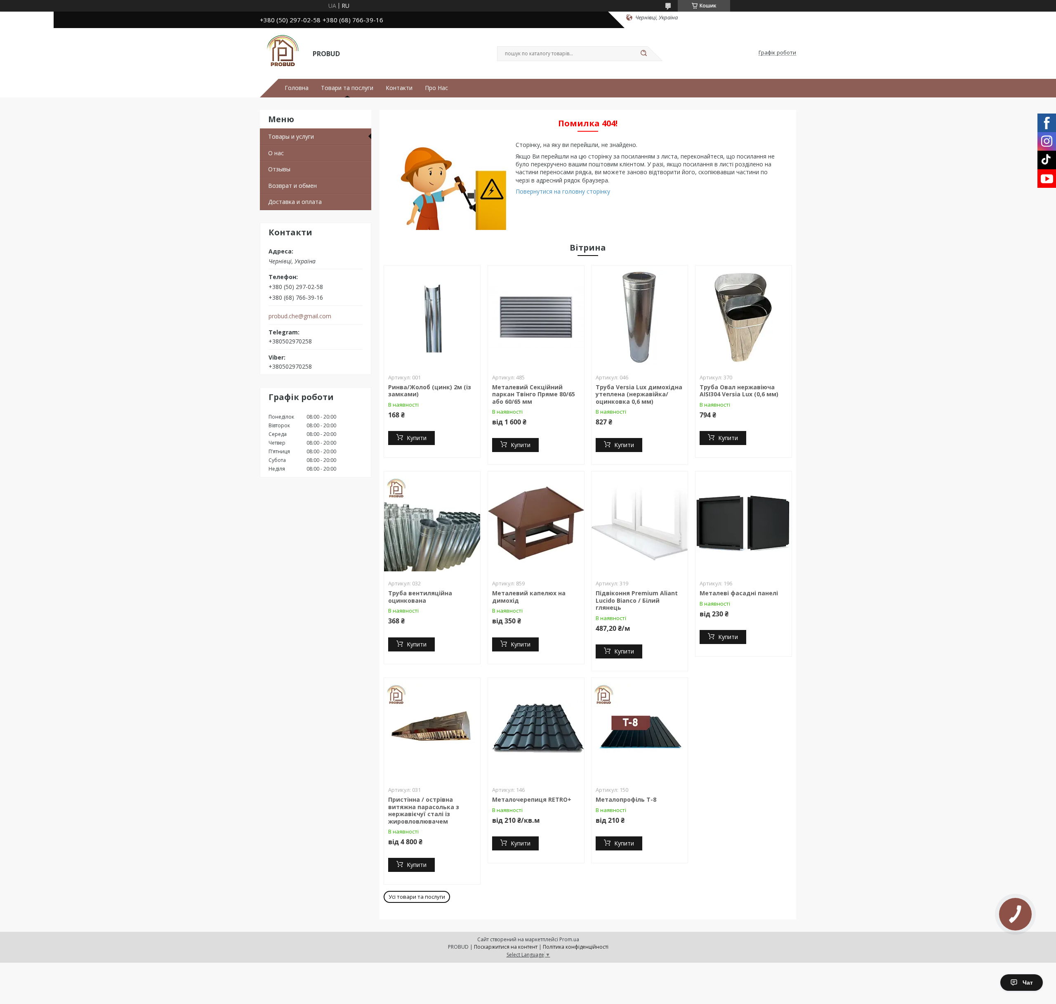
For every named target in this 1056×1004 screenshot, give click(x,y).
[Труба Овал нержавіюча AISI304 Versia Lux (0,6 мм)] (743, 317)
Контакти (399, 88)
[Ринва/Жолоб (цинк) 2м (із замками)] (432, 317)
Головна (297, 88)
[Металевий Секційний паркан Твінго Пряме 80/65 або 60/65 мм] (536, 317)
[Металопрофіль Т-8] (640, 729)
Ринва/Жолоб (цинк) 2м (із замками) (429, 390)
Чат (1028, 982)
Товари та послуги (347, 88)
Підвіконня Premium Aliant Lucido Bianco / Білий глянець (637, 600)
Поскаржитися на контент (505, 946)
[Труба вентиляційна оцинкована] (432, 523)
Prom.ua (569, 939)
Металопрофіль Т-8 (626, 799)
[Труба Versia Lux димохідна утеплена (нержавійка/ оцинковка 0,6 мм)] (640, 317)
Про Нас (436, 88)
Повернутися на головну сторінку (563, 191)
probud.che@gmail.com (300, 316)
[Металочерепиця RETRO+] (536, 729)
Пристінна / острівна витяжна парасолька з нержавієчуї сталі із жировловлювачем (423, 810)
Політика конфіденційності (575, 946)
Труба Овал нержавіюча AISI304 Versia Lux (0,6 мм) (739, 390)
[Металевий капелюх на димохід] (536, 523)
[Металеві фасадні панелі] (743, 523)
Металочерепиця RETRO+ (531, 799)
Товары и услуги (291, 136)
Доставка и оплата (295, 202)
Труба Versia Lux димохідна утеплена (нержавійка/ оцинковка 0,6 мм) (639, 394)
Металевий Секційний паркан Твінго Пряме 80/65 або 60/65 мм (533, 394)
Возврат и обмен (292, 185)
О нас (276, 153)
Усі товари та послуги (417, 896)
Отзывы (279, 169)
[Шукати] (643, 53)
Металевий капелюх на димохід (529, 596)
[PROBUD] (282, 52)
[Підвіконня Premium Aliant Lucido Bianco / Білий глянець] (640, 523)
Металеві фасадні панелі (739, 593)
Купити (417, 438)
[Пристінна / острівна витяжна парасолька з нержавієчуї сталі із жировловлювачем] (432, 729)
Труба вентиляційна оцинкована (420, 596)
